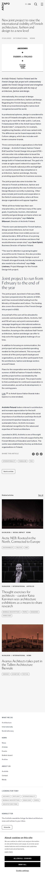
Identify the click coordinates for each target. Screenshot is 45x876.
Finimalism (23, 461)
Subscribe (7, 827)
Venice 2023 (27, 800)
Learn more (9, 852)
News (32, 38)
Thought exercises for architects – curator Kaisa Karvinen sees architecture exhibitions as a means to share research (22, 599)
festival (25, 674)
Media (4, 780)
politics (19, 547)
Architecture (6, 723)
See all (40, 495)
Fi (26, 4)
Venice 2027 (7, 615)
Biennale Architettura (11, 612)
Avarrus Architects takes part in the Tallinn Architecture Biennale (22, 664)
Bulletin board (7, 755)
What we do (7, 717)
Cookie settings (22, 871)
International (20, 38)
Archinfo (5, 771)
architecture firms (10, 804)
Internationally (7, 727)
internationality (9, 461)
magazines (34, 612)
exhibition (15, 674)
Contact (5, 775)
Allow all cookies (22, 858)
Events (4, 751)
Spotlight (16, 796)
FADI (31, 461)
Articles (30, 586)
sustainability (8, 547)
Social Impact (19, 532)
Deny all (22, 864)
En (29, 4)
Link (4, 393)
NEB (26, 547)
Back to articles (9, 471)
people (25, 612)
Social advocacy (8, 731)
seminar (6, 674)
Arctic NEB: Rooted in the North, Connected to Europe (21, 539)
